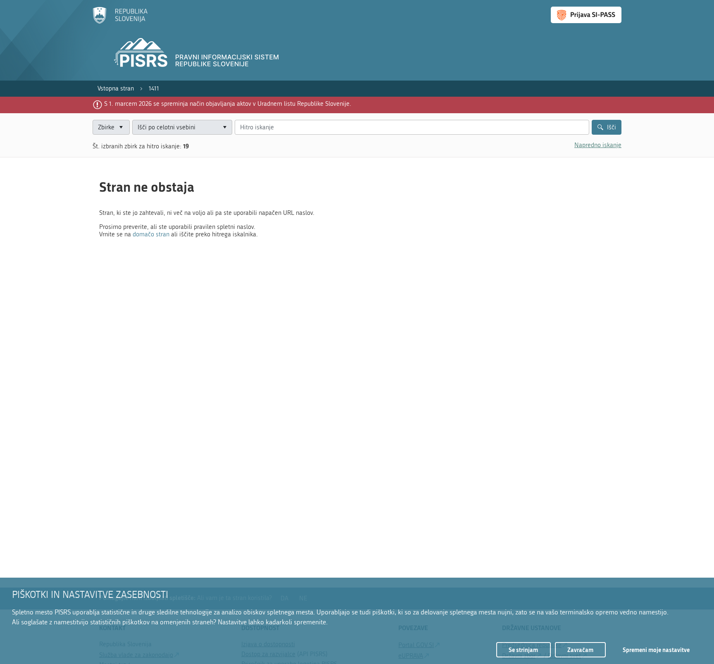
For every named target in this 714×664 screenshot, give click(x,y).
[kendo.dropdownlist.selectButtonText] (224, 127)
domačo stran (151, 234)
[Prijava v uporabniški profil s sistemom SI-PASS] (586, 15)
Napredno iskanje (597, 145)
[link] (116, 89)
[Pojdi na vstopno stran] (120, 22)
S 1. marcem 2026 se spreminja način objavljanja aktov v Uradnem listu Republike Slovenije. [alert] (227, 103)
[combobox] (182, 127)
